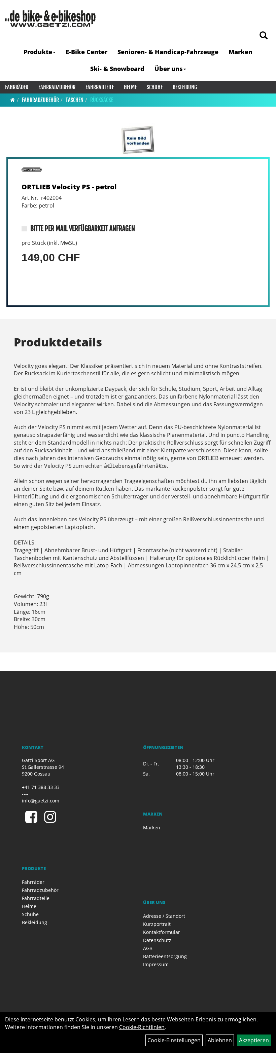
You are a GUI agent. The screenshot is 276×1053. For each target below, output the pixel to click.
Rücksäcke (101, 100)
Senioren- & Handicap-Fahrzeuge (167, 52)
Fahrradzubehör (56, 87)
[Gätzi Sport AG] (50, 18)
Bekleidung (185, 87)
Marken (240, 52)
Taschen (74, 100)
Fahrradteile (99, 87)
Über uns (168, 69)
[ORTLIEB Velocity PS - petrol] (138, 140)
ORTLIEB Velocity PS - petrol (69, 186)
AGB (147, 948)
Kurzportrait (157, 924)
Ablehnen (220, 1040)
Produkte (38, 52)
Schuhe (155, 87)
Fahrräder (16, 87)
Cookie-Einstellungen (174, 1040)
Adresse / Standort (164, 916)
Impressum (156, 964)
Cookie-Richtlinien (142, 1027)
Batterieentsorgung (165, 956)
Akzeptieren (254, 1040)
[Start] (12, 100)
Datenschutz (157, 940)
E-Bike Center (86, 52)
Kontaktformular (161, 932)
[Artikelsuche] (264, 35)
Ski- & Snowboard (117, 69)
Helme (130, 87)
